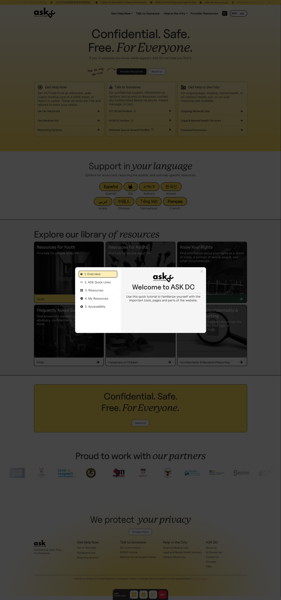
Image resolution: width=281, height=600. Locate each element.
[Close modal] (202, 271)
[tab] (98, 274)
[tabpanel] (163, 287)
